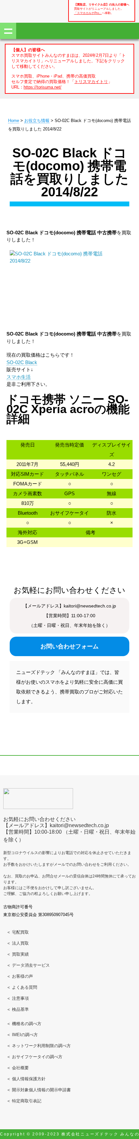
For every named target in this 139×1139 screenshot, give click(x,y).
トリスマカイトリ (91, 81)
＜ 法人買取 (17, 943)
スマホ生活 (18, 377)
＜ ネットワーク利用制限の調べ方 (38, 1045)
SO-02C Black (21, 362)
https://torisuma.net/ (42, 87)
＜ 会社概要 (17, 1067)
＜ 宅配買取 (17, 932)
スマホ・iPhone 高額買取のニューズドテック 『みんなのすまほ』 (25, 10)
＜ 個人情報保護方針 (26, 1078)
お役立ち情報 (36, 120)
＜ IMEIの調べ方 (22, 1034)
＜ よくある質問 (21, 987)
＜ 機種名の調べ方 (23, 1023)
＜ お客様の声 (19, 976)
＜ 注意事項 (17, 998)
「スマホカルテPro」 (88, 13)
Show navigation (8, 31)
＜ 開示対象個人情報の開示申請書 (38, 1089)
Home (13, 120)
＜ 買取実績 (17, 954)
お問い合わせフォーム (69, 646)
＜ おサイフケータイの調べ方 (34, 1056)
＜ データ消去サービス (28, 965)
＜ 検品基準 (17, 1009)
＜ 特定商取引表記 (23, 1100)
